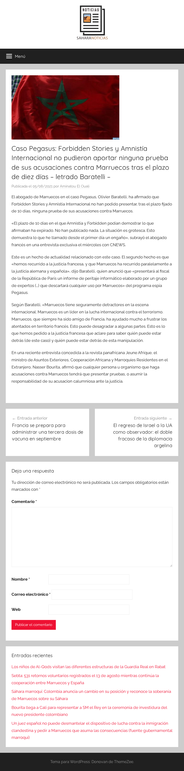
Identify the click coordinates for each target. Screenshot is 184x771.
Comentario (24, 501)
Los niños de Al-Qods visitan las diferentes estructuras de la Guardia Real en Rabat (89, 666)
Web (16, 609)
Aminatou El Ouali (74, 186)
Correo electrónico (31, 594)
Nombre (21, 579)
